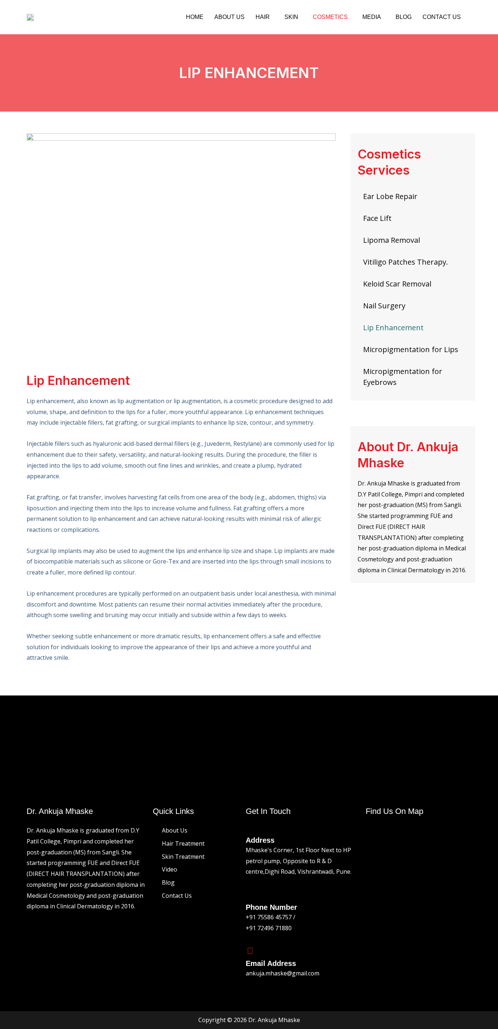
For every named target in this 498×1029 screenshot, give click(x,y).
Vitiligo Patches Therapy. (405, 262)
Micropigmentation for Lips (410, 349)
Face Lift (377, 218)
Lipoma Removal (391, 240)
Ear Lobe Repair (390, 196)
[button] (264, 17)
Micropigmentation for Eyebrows (402, 376)
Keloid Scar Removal (397, 284)
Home (194, 17)
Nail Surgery (384, 306)
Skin (291, 17)
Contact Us (442, 17)
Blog (404, 17)
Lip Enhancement (393, 327)
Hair (263, 17)
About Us (229, 17)
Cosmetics (330, 17)
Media (371, 17)
